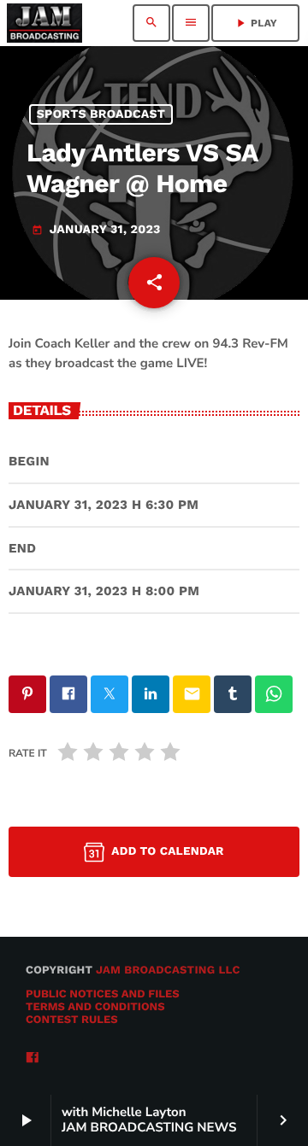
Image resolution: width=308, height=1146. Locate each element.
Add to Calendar (167, 851)
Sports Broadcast (101, 114)
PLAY (255, 23)
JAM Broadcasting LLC (168, 970)
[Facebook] (32, 1058)
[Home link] (44, 23)
